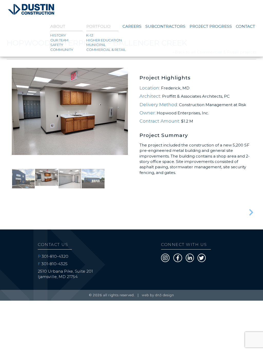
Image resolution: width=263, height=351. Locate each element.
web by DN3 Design (158, 295)
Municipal (96, 45)
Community (61, 50)
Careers (132, 26)
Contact (245, 26)
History (58, 35)
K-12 (89, 35)
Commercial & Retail (102, 50)
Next (135, 128)
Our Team (59, 40)
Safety (56, 45)
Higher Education (102, 40)
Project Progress (211, 26)
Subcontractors (165, 26)
